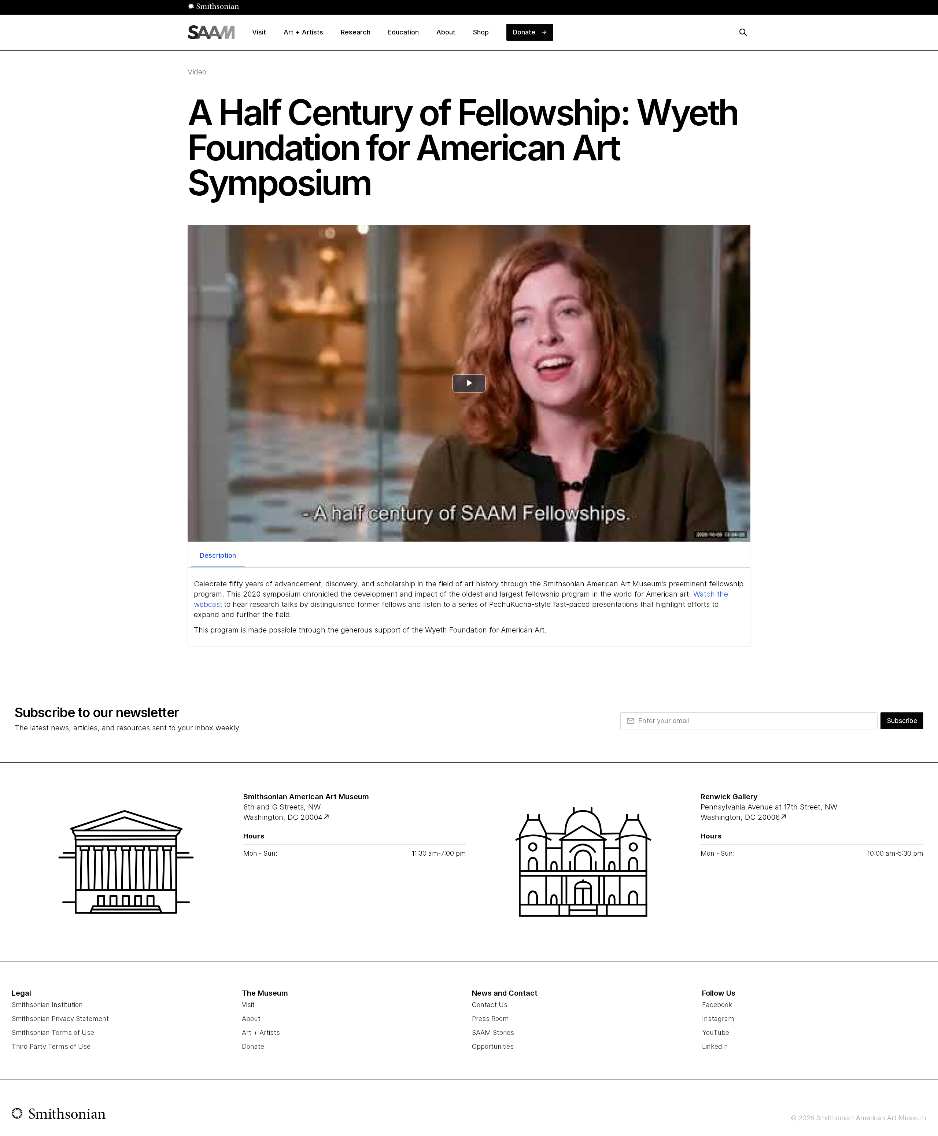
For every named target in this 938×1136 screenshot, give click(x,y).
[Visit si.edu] (59, 1115)
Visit (248, 1004)
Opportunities (493, 1046)
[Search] (743, 32)
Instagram (718, 1018)
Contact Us (489, 1004)
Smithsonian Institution (47, 1004)
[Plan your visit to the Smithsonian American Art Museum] (126, 862)
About (251, 1018)
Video (197, 71)
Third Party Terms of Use (51, 1046)
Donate (253, 1046)
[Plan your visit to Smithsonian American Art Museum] (327, 817)
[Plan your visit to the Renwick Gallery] (583, 862)
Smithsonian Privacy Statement (60, 1018)
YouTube (715, 1032)
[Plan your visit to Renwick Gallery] (784, 817)
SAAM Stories (493, 1032)
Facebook (717, 1004)
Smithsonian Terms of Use (53, 1032)
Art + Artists (261, 1032)
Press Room (490, 1018)
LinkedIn (715, 1046)
